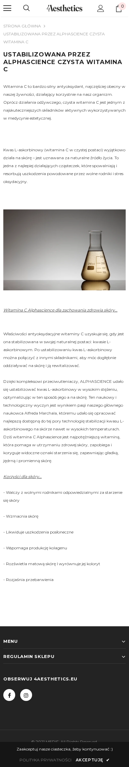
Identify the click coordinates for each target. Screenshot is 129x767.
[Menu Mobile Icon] (7, 8)
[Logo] (64, 8)
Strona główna (22, 25)
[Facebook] (9, 695)
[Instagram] (26, 695)
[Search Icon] (26, 8)
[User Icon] (100, 8)
